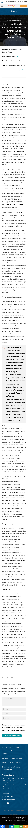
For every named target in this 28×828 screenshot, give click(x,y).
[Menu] (2, 6)
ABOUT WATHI (14, 815)
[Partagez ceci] (3, 677)
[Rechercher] (16, 6)
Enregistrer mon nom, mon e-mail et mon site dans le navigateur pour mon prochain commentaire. (13, 727)
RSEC (19, 56)
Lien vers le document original (12, 70)
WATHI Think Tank (17, 811)
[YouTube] (8, 803)
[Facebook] (4, 803)
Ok (14, 825)
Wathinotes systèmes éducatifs (14, 20)
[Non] (26, 821)
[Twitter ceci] (7, 677)
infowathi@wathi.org (9, 799)
